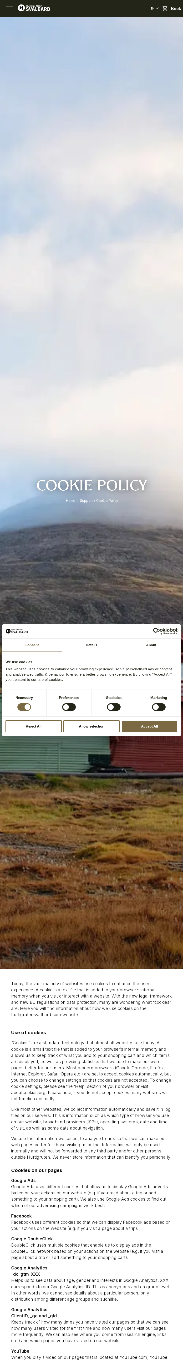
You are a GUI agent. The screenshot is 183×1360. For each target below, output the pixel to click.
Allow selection (91, 726)
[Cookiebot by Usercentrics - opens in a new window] (157, 631)
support (86, 501)
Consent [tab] (32, 645)
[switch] (69, 707)
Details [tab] (91, 645)
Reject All (33, 726)
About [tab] (151, 645)
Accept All (149, 726)
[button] (9, 8)
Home (70, 501)
